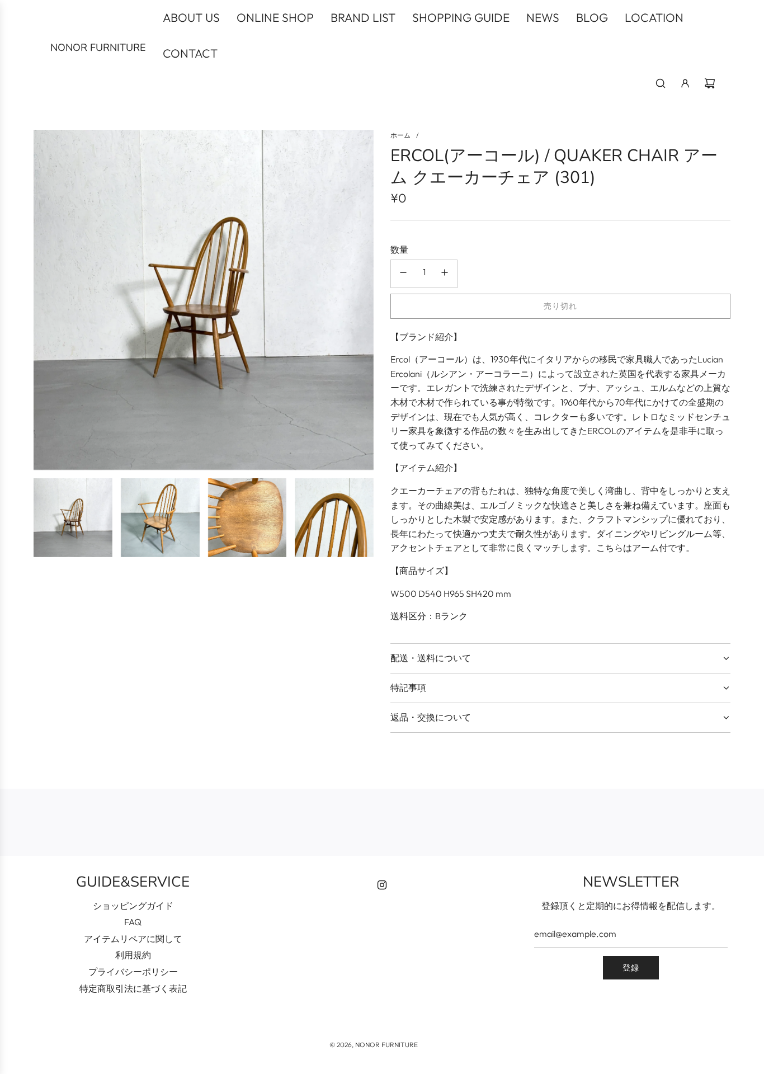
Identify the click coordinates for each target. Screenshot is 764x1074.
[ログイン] (685, 83)
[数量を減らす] (403, 274)
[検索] (660, 83)
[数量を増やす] (444, 274)
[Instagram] (382, 885)
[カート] (709, 83)
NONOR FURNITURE (98, 47)
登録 (630, 968)
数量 (399, 249)
